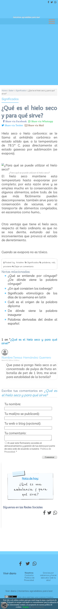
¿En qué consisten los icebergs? (30, 288)
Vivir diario (9, 573)
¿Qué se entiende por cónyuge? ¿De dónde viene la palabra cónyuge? (32, 280)
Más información (37, 607)
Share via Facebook (16, 121)
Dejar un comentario (24, 266)
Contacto (29, 575)
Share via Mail (35, 125)
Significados (10, 99)
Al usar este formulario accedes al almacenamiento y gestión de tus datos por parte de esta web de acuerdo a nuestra (29, 447)
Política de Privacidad (29, 578)
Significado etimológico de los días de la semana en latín (32, 295)
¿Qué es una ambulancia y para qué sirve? (30, 489)
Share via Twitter (13, 125)
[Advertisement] (29, 55)
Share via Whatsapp (42, 121)
